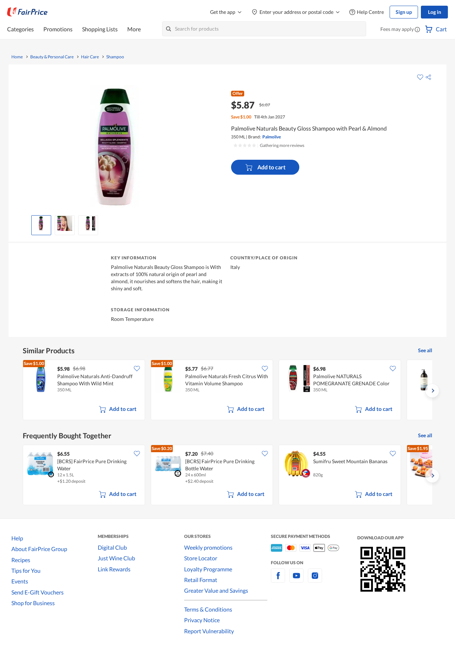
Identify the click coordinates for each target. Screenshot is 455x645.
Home (17, 57)
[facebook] (278, 579)
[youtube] (296, 579)
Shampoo (115, 57)
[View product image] (41, 223)
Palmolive (271, 136)
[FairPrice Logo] (27, 12)
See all (425, 350)
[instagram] (315, 579)
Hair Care (90, 57)
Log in (434, 12)
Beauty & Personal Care (52, 57)
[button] (417, 30)
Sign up (404, 12)
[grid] (227, 391)
